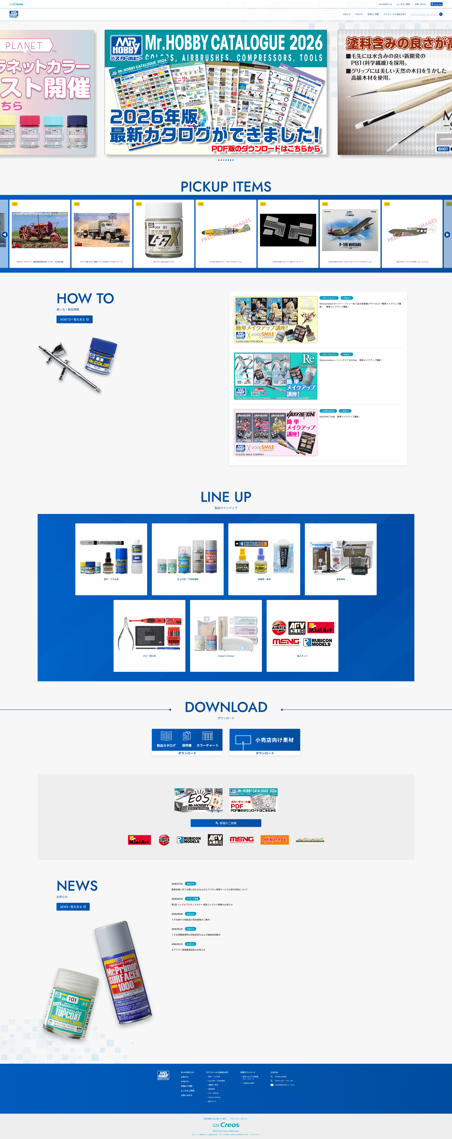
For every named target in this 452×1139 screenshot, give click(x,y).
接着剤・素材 (213, 1085)
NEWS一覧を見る (71, 907)
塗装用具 (211, 1089)
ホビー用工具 (213, 1093)
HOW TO (359, 14)
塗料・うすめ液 (214, 1076)
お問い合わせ (420, 4)
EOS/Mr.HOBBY (281, 1076)
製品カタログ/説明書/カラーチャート (251, 1077)
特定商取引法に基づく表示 (215, 1118)
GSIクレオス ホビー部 (284, 1081)
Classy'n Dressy (214, 1097)
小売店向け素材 (248, 1083)
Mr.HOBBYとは (385, 4)
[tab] (219, 160)
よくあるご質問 (403, 4)
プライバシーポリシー (239, 1118)
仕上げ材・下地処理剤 (216, 1081)
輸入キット (212, 1101)
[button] (4, 234)
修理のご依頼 (373, 14)
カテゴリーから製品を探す (217, 1072)
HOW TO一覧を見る (72, 319)
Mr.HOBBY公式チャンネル (285, 1085)
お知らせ (346, 14)
